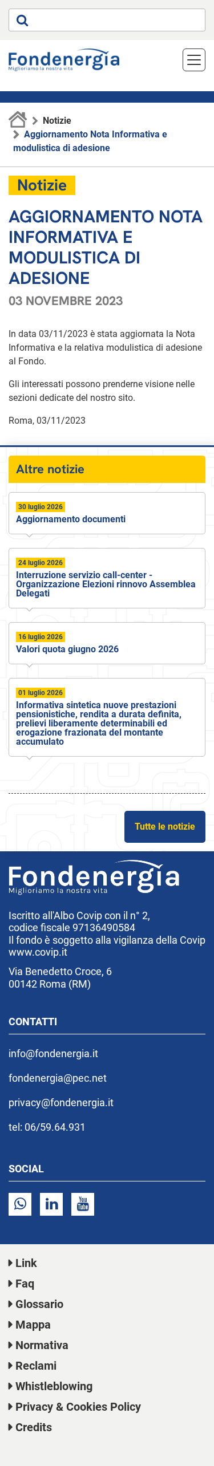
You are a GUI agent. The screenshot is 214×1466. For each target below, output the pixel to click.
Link (26, 1263)
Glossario (39, 1304)
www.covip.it (38, 952)
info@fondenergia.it (53, 1053)
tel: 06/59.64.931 (47, 1127)
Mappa (33, 1324)
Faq (24, 1283)
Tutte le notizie (165, 826)
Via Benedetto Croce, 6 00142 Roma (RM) (60, 977)
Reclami (35, 1365)
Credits (33, 1427)
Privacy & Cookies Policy (78, 1407)
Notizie (57, 120)
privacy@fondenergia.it (61, 1102)
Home (18, 121)
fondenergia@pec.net (58, 1078)
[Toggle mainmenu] (194, 59)
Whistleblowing (53, 1386)
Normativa (41, 1345)
